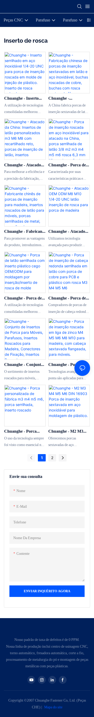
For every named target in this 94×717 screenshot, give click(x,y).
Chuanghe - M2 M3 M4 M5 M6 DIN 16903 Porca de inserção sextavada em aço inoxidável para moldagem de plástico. (68, 431)
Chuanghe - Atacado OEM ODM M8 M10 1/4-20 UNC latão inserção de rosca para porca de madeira (68, 232)
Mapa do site (52, 707)
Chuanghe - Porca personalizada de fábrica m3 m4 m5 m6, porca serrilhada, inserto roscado (24, 431)
